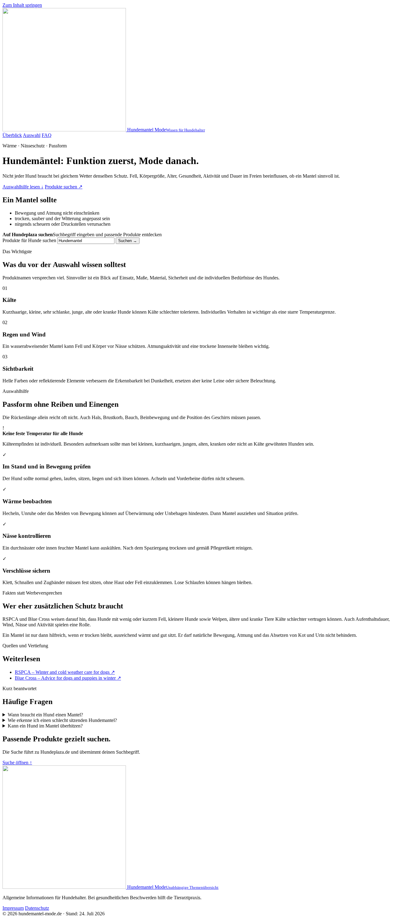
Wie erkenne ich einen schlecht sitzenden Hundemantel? (62, 720)
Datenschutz (37, 908)
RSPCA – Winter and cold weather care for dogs (65, 672)
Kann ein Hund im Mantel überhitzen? (45, 725)
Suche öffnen (17, 762)
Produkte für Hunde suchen (29, 240)
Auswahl (31, 135)
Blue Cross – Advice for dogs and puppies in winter (68, 678)
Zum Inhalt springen (22, 5)
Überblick (12, 135)
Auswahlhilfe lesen (23, 186)
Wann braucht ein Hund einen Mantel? (45, 714)
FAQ (47, 135)
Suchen (127, 240)
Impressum (13, 908)
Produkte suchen (63, 186)
